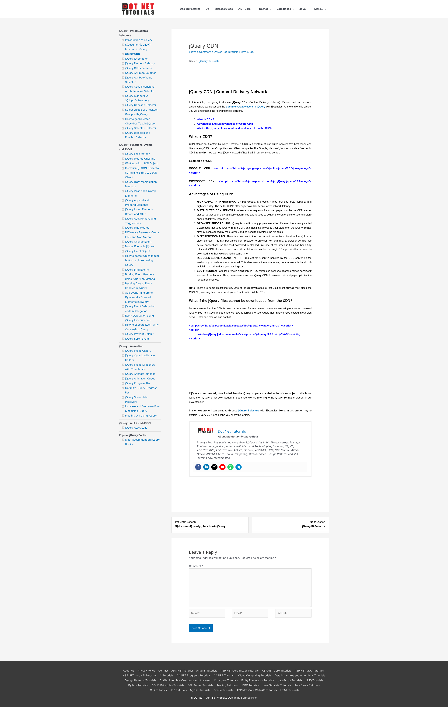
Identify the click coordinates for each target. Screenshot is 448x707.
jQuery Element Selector (140, 63)
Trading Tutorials (227, 685)
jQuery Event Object (137, 251)
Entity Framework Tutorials (258, 680)
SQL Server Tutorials (200, 685)
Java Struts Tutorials (307, 685)
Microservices (224, 8)
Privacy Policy (146, 670)
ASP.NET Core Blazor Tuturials (240, 670)
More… (318, 8)
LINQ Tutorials (314, 680)
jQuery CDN (132, 54)
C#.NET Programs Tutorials (194, 675)
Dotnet (263, 8)
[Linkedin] (206, 467)
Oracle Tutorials (223, 690)
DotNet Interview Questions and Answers (185, 680)
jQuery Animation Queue (140, 378)
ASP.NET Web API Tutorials (140, 675)
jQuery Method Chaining (140, 158)
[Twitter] (214, 467)
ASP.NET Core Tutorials (276, 670)
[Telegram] (238, 467)
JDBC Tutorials (250, 685)
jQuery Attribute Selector (140, 72)
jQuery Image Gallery (138, 350)
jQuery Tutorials (209, 61)
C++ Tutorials (158, 690)
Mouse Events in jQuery (140, 246)
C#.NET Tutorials (224, 675)
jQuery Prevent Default (139, 334)
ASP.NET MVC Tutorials (309, 670)
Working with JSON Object (141, 163)
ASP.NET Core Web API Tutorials (257, 690)
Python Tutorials (138, 685)
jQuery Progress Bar (137, 383)
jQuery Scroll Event (137, 338)
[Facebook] (198, 467)
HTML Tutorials (289, 690)
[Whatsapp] (230, 467)
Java (302, 8)
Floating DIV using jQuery (141, 415)
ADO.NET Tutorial (182, 670)
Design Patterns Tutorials (140, 680)
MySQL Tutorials (200, 690)
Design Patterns (190, 8)
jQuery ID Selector (136, 58)
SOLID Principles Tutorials (168, 685)
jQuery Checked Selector (140, 105)
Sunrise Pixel (249, 697)
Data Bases (283, 8)
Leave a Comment (200, 51)
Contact (163, 670)
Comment (196, 566)
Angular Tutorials (206, 670)
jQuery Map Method (137, 227)
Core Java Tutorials (226, 680)
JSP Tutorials (178, 690)
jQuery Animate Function (140, 373)
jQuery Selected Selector (140, 128)
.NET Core (244, 8)
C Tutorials (166, 675)
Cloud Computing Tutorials (254, 675)
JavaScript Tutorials (290, 680)
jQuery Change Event (138, 241)
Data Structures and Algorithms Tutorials (300, 675)
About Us (128, 670)
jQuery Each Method (137, 154)
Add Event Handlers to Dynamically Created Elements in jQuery (139, 297)
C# (207, 8)
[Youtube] (222, 467)
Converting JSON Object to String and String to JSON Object (142, 172)
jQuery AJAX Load (136, 427)
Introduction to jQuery (138, 40)
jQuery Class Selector (138, 68)
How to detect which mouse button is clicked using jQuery (142, 260)
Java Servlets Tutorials (277, 685)
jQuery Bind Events (137, 269)
